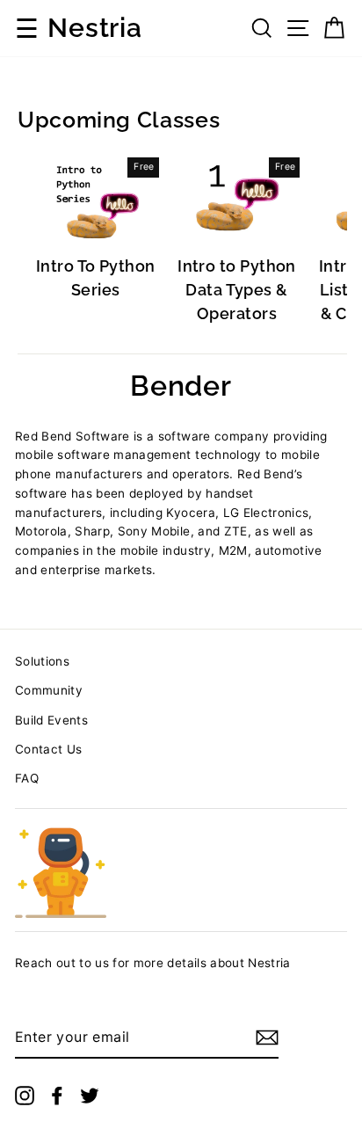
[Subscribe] (267, 1037)
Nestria (94, 28)
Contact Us (48, 749)
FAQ (27, 778)
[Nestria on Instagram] (24, 1094)
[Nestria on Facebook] (57, 1094)
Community (49, 690)
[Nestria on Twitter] (89, 1094)
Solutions (42, 661)
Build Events (51, 720)
